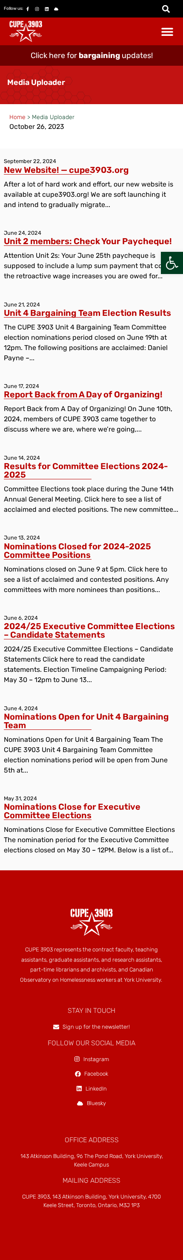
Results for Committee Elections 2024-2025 (86, 470)
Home (17, 117)
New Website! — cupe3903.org (66, 170)
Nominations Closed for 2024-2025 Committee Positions (77, 550)
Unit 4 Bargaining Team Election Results (87, 313)
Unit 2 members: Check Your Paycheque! (88, 241)
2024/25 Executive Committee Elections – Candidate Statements (89, 630)
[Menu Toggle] (167, 31)
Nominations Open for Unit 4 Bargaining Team (86, 721)
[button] (172, 263)
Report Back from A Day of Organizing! (84, 394)
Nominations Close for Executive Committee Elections (72, 811)
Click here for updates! (92, 55)
